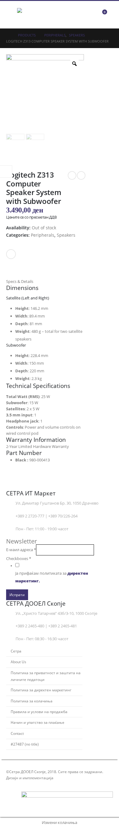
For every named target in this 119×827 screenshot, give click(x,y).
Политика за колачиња (31, 700)
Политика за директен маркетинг (41, 689)
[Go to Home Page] (7, 35)
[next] (81, 175)
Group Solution (68, 777)
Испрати (17, 594)
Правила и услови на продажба (39, 711)
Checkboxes (18, 558)
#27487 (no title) (25, 744)
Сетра (16, 650)
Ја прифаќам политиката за (51, 577)
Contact (17, 733)
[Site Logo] (34, 14)
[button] (11, 14)
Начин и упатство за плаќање (37, 722)
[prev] (72, 175)
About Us (18, 661)
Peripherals (42, 235)
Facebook (11, 254)
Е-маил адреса (21, 549)
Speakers (66, 235)
